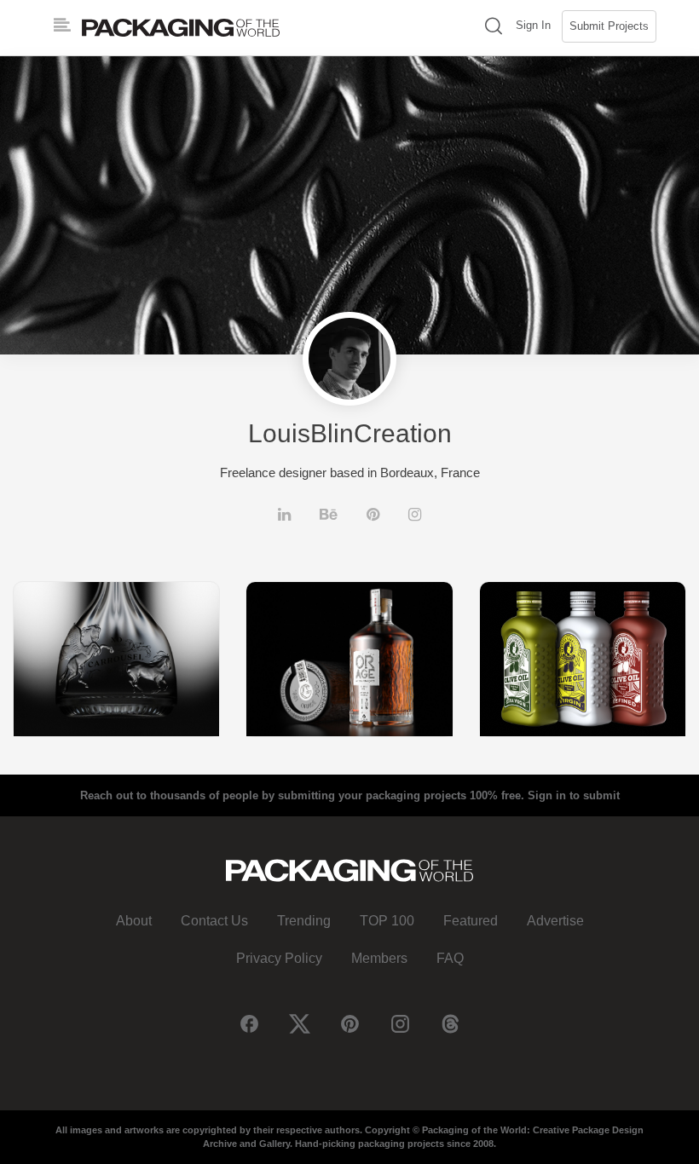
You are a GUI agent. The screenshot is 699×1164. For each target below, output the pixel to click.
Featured (470, 920)
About (134, 920)
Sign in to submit (574, 795)
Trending (304, 920)
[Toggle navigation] (62, 25)
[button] (493, 27)
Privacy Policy (279, 958)
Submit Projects (609, 26)
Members (379, 958)
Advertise (555, 920)
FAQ (450, 958)
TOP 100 (387, 920)
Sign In (533, 25)
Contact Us (214, 920)
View (116, 658)
